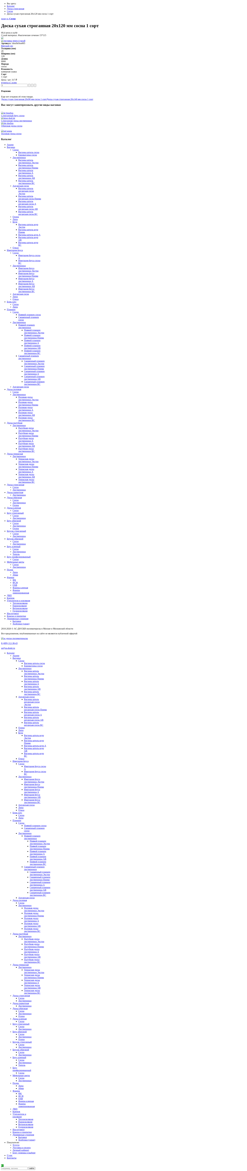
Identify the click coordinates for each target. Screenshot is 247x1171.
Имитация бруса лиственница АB (26, 285)
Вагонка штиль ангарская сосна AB (28, 207)
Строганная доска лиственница (16, 121)
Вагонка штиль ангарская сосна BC (28, 212)
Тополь (16, 554)
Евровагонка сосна (27, 155)
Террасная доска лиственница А (26, 470)
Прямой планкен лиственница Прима (34, 336)
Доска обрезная (20, 1008)
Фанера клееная (20, 588)
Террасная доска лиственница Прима (28, 465)
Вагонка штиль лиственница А (25, 171)
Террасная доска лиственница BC (26, 480)
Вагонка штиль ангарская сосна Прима (29, 197)
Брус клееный (19, 1057)
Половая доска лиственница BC (26, 418)
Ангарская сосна (21, 186)
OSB (15, 585)
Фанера (16, 1091)
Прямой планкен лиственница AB (32, 346)
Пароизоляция (20, 606)
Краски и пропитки (22, 1132)
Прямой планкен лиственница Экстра (34, 331)
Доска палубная (20, 934)
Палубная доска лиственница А (26, 439)
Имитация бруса (21, 761)
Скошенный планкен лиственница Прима (34, 367)
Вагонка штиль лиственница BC (26, 181)
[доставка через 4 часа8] (13, 41)
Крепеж (16, 1111)
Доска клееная (20, 1019)
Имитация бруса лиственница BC (26, 290)
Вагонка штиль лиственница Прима (28, 166)
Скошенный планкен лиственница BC (34, 382)
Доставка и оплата (22, 1147)
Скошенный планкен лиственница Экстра (34, 362)
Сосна (16, 150)
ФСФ (15, 582)
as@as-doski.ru (8, 648)
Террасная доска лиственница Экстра (28, 460)
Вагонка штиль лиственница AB (26, 176)
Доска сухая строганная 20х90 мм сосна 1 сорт (24, 99)
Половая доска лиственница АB (26, 413)
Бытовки (17, 621)
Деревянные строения (23, 1135)
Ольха (16, 247)
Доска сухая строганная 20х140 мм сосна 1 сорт (70, 99)
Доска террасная (21, 964)
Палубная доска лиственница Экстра (28, 429)
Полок (16, 1083)
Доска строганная (21, 995)
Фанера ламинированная (21, 591)
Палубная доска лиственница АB (26, 444)
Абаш (15, 575)
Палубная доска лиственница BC (26, 449)
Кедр (15, 222)
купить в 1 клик (9, 82)
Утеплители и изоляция (19, 1115)
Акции (16, 655)
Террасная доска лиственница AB (26, 475)
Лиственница (19, 157)
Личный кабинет (21, 1150)
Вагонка (17, 658)
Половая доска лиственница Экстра (28, 398)
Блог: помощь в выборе (24, 1153)
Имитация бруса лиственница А (26, 279)
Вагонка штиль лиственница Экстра (28, 161)
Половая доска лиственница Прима (28, 403)
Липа (15, 219)
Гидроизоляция (20, 611)
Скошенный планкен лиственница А (34, 372)
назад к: (8, 18)
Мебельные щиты (21, 1075)
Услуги (16, 1145)
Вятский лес (7, 46)
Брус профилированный (22, 1069)
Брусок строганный (22, 1042)
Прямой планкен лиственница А (32, 341)
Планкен (17, 820)
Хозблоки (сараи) (21, 624)
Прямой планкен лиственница (26, 326)
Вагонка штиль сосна (28, 152)
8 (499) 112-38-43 (9, 643)
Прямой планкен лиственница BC (32, 352)
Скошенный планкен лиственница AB (34, 377)
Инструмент (19, 1129)
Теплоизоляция (20, 603)
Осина (16, 217)
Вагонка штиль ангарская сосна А (27, 202)
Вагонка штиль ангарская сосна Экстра (26, 191)
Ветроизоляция (20, 608)
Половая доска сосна (11, 133)
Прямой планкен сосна (29, 314)
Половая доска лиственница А (25, 408)
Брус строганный (21, 1024)
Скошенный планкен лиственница (28, 357)
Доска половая (20, 900)
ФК (14, 580)
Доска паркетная (21, 1003)
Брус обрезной (20, 1031)
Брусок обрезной (21, 1049)
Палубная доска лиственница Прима (28, 434)
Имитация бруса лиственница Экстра (28, 269)
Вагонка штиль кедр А (29, 235)
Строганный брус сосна (12, 115)
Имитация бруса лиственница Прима (28, 274)
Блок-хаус (17, 812)
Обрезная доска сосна (11, 126)
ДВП (15, 1109)
